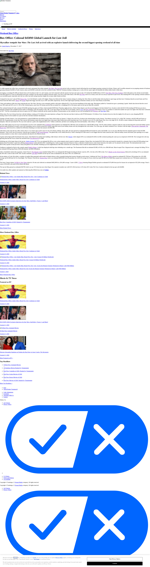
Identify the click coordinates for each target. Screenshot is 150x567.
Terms (34, 557)
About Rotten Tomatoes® (10, 389)
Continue (114, 563)
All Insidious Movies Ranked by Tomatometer (16, 368)
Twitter (46, 170)
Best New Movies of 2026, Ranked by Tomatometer (17, 380)
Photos (31, 29)
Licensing (6, 394)
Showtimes (3, 21)
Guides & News (22, 29)
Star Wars (11, 50)
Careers (5, 397)
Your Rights (36, 559)
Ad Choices (6, 403)
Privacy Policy (7, 404)
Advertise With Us (8, 395)
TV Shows (3, 16)
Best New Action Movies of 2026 (12, 374)
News (1, 19)
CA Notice (6, 476)
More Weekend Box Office (7, 274)
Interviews (38, 29)
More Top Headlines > (6, 383)
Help (4, 387)
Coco (81, 109)
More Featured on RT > (6, 358)
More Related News (5, 228)
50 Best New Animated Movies (12, 365)
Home (3, 29)
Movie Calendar (11, 29)
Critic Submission (8, 392)
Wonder (70, 137)
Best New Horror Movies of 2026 (12, 377)
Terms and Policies (8, 478)
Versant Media (19, 482)
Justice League (30, 141)
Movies (2, 14)
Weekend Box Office (9, 33)
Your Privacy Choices (11, 474)
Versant (15, 557)
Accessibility (7, 479)
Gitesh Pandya (6, 46)
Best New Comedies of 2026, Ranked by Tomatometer (18, 371)
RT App (2, 18)
